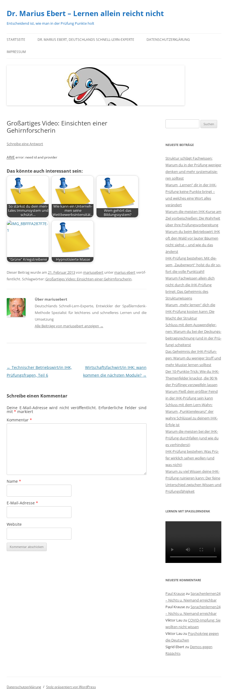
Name (14, 481)
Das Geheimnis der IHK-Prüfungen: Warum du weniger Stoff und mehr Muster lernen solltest (193, 358)
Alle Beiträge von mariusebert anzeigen (69, 325)
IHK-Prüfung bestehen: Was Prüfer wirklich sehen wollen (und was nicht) (192, 458)
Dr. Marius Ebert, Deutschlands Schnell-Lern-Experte (86, 39)
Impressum (16, 51)
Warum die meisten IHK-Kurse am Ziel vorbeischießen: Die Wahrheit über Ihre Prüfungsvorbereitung (193, 218)
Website (14, 524)
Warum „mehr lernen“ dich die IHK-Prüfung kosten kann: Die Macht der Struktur (190, 311)
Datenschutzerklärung (168, 39)
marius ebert (124, 272)
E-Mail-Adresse (22, 502)
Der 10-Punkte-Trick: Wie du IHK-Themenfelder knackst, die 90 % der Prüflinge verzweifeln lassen (192, 378)
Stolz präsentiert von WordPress (71, 687)
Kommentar (19, 419)
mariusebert (93, 272)
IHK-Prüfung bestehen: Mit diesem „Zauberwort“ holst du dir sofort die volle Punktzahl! (193, 265)
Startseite (16, 39)
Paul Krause (175, 593)
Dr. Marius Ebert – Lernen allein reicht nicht (85, 13)
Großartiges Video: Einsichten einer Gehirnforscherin (88, 278)
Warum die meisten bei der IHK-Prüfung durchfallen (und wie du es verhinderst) (192, 438)
